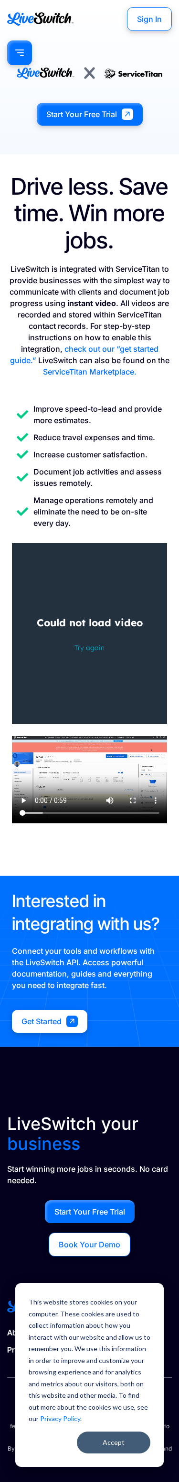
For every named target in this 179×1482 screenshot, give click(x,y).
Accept (114, 1442)
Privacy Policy (60, 1418)
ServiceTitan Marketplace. (90, 371)
